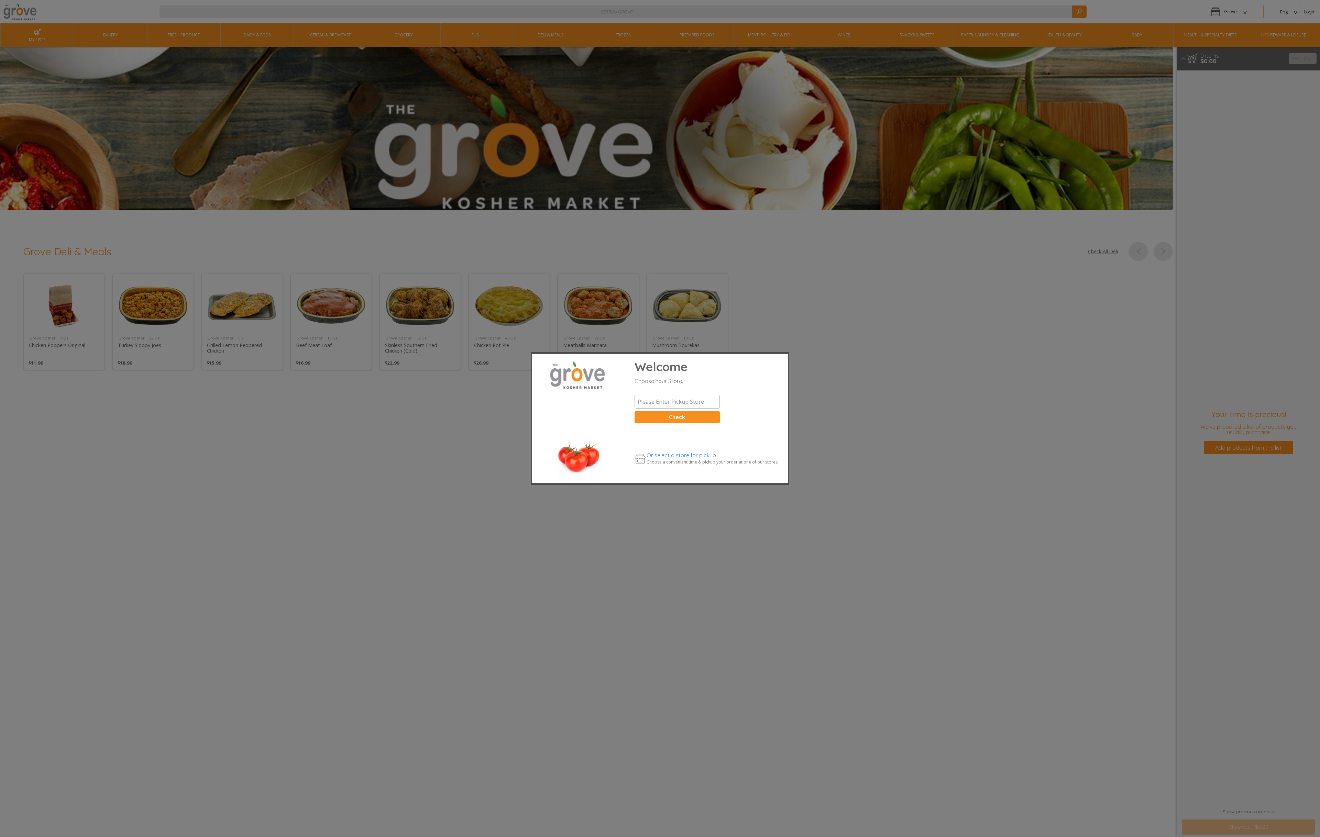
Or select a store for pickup (681, 455)
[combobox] (677, 402)
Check (677, 417)
